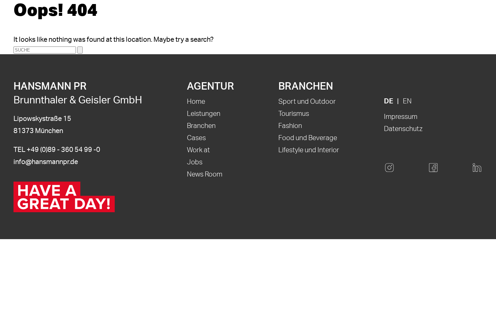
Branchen (201, 126)
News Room (204, 174)
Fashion (290, 126)
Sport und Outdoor (307, 101)
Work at (198, 150)
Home (196, 101)
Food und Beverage (307, 138)
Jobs (194, 162)
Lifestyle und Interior (308, 150)
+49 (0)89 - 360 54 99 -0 (63, 150)
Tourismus (293, 113)
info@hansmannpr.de (45, 162)
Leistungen (203, 113)
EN (407, 101)
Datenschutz (403, 129)
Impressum (400, 117)
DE (388, 101)
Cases (196, 138)
